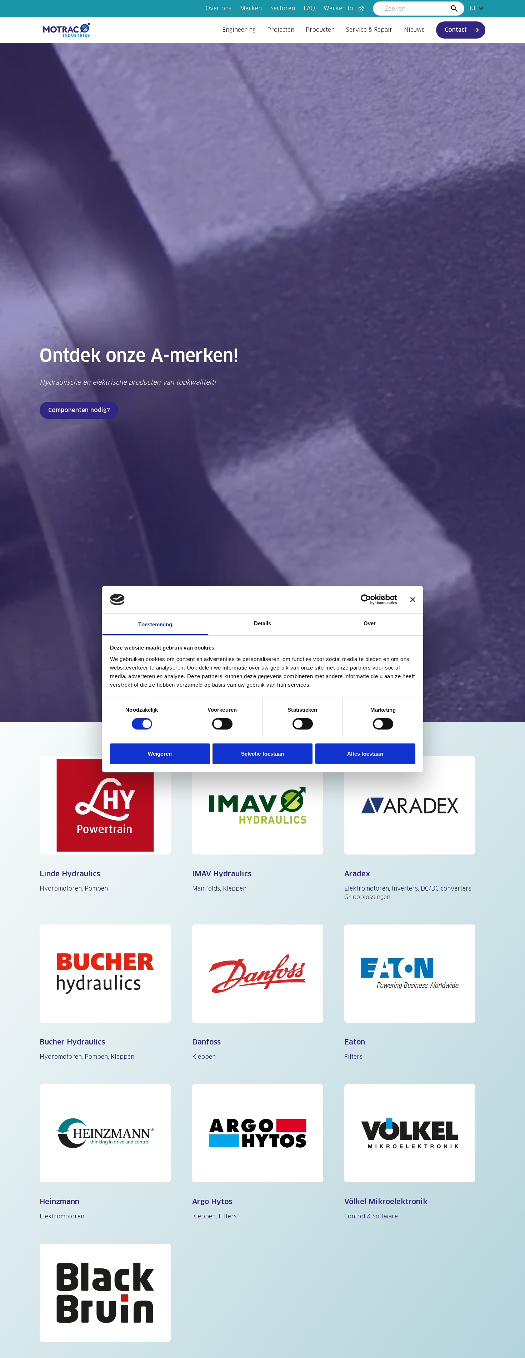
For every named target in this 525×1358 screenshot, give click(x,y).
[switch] (222, 724)
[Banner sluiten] (412, 599)
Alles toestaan (365, 753)
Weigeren (160, 753)
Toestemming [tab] (155, 624)
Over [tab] (370, 623)
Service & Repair (369, 30)
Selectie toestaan (262, 753)
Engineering (239, 30)
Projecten (280, 30)
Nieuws (414, 30)
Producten (320, 30)
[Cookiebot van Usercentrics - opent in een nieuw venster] (366, 599)
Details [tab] (262, 623)
